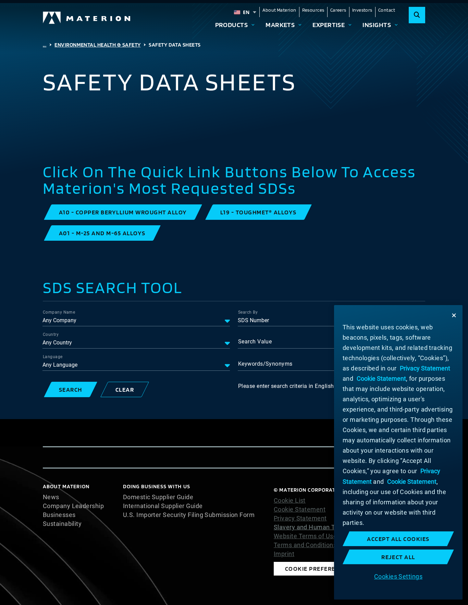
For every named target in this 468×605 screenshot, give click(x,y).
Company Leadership (73, 506)
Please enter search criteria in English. (286, 386)
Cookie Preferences (318, 568)
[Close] (453, 315)
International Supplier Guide (163, 506)
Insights (376, 25)
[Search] (417, 15)
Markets (280, 25)
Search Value (255, 341)
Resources (313, 10)
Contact (386, 10)
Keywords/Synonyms (265, 364)
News (51, 497)
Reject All (398, 556)
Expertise (328, 25)
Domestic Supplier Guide (158, 497)
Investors (362, 10)
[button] (123, 212)
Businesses (59, 515)
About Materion (279, 10)
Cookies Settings (398, 576)
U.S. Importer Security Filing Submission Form (189, 515)
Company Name (59, 312)
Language (53, 356)
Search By (248, 312)
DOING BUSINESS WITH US (156, 486)
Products (231, 25)
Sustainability (62, 523)
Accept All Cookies (398, 538)
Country (51, 334)
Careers (338, 10)
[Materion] (87, 17)
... (44, 44)
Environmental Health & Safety (97, 44)
